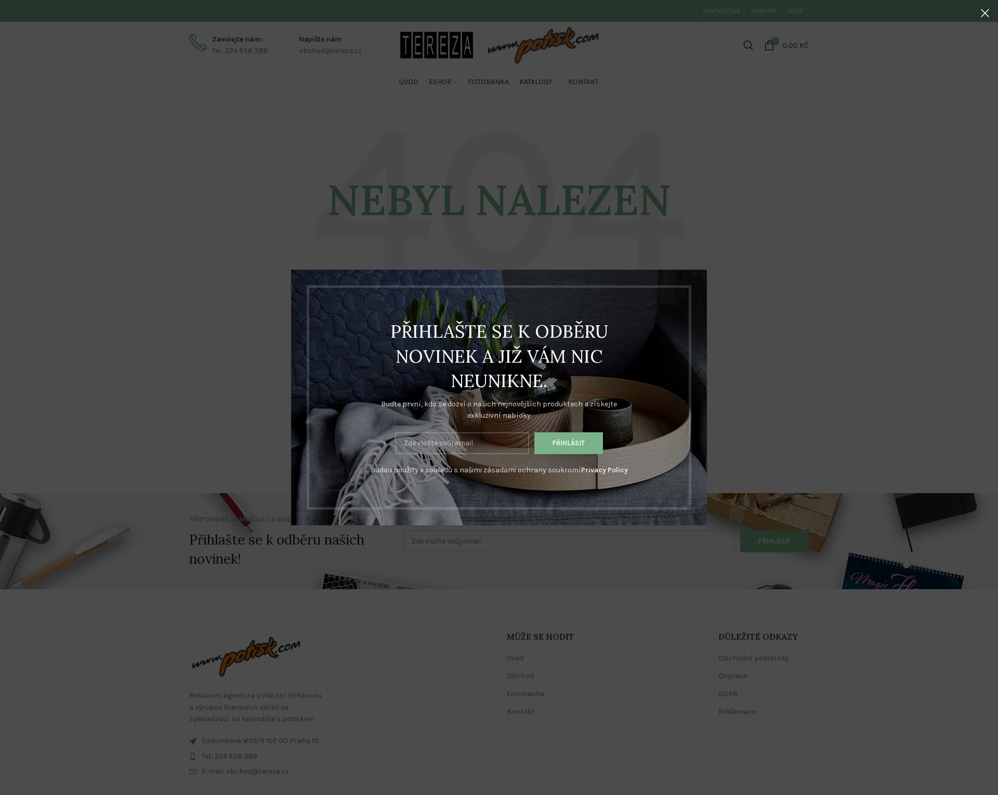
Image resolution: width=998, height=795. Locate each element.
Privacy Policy (604, 470)
